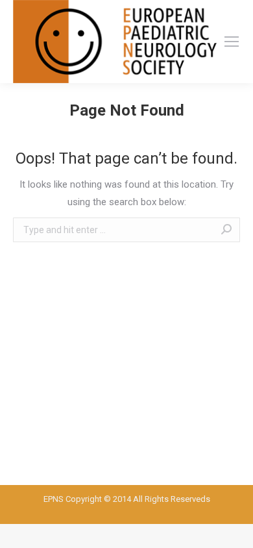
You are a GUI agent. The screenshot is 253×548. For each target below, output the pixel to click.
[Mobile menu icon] (231, 41)
